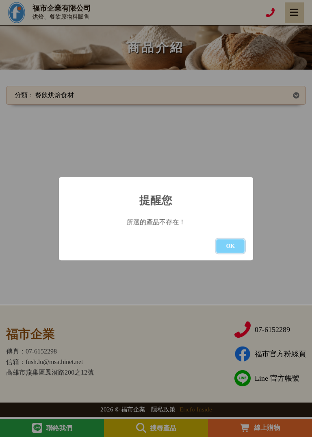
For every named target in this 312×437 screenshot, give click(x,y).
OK (230, 246)
